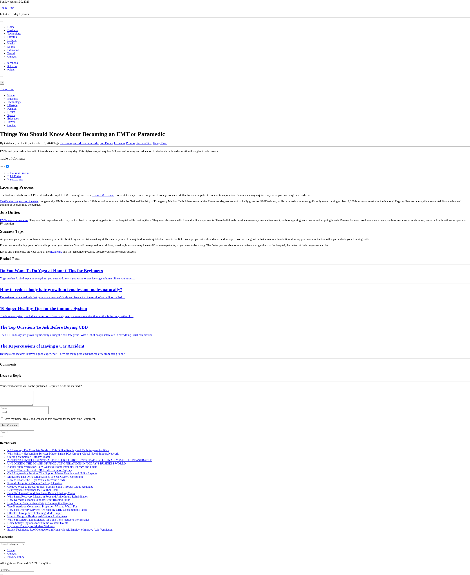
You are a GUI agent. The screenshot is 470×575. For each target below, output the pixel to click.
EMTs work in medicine (14, 220)
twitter (11, 69)
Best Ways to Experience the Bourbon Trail (32, 489)
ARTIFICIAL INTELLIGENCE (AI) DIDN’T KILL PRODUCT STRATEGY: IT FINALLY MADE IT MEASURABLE (79, 460)
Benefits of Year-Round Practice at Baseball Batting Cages (41, 493)
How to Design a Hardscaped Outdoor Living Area (37, 516)
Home (11, 26)
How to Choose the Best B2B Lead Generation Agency (39, 470)
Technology (14, 33)
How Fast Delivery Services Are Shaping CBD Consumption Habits (47, 509)
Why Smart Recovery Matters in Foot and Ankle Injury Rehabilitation (47, 496)
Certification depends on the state (19, 201)
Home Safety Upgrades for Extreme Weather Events (37, 523)
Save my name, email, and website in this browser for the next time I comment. (50, 418)
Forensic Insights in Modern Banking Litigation (34, 483)
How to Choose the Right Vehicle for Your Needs (36, 480)
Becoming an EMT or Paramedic (79, 143)
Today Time (7, 7)
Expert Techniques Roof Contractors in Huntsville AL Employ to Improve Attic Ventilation (60, 529)
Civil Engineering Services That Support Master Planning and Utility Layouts (52, 473)
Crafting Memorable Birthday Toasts (28, 456)
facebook (12, 62)
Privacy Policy (15, 556)
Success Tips (143, 143)
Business (12, 30)
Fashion (12, 40)
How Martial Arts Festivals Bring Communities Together (40, 503)
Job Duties (106, 143)
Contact (11, 56)
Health (11, 43)
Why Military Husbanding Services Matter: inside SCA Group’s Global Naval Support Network (63, 453)
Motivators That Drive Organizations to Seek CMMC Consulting (45, 476)
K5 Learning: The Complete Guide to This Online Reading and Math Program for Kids (58, 450)
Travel (11, 53)
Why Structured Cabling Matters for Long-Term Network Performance (48, 519)
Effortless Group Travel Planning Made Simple (34, 513)
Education (13, 50)
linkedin (12, 66)
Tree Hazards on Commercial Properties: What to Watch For (42, 506)
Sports (11, 46)
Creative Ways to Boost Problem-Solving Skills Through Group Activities (50, 486)
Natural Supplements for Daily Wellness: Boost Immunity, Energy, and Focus (52, 466)
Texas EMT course (103, 195)
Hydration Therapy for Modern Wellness (31, 526)
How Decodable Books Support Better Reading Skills (38, 499)
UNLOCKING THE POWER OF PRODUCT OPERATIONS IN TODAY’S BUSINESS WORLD (66, 463)
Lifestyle (12, 36)
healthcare (56, 251)
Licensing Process (124, 143)
